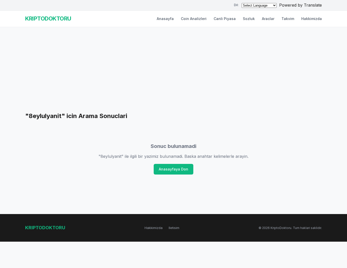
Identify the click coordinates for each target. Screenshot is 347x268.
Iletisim (174, 228)
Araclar (268, 18)
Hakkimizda (311, 18)
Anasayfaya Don (173, 169)
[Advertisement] (173, 73)
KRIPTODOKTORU (48, 18)
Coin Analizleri (194, 18)
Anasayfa (165, 18)
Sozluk (249, 18)
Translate (313, 5)
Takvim (287, 18)
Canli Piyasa (225, 18)
